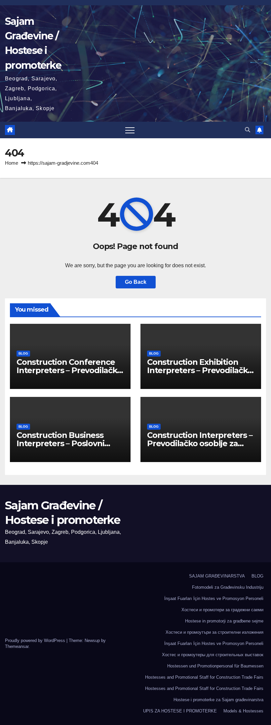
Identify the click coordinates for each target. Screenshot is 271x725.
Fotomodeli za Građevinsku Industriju (227, 587)
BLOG (23, 353)
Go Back (135, 282)
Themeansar (16, 646)
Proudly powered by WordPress (35, 640)
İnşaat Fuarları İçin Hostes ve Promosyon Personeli (213, 598)
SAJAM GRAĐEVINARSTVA (217, 576)
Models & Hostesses (243, 710)
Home (11, 163)
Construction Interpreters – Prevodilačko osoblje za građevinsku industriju (199, 443)
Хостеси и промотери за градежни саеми (222, 609)
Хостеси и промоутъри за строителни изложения (214, 632)
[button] (247, 130)
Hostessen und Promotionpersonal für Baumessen (215, 665)
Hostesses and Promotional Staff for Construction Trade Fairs (204, 677)
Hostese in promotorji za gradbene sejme (224, 620)
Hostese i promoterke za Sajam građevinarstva (218, 699)
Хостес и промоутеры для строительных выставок (212, 654)
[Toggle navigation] (130, 130)
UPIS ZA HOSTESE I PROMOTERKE (180, 710)
